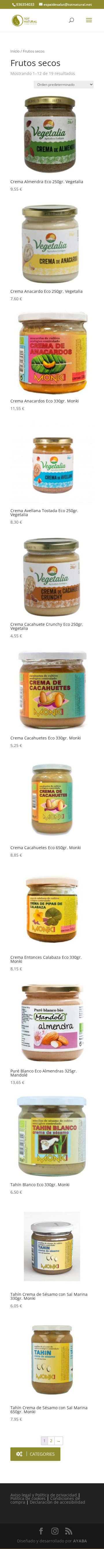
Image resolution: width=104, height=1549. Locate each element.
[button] (35, 1454)
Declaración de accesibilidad (57, 1502)
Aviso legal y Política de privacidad (43, 1495)
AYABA (80, 1541)
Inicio (15, 51)
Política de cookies (28, 1498)
